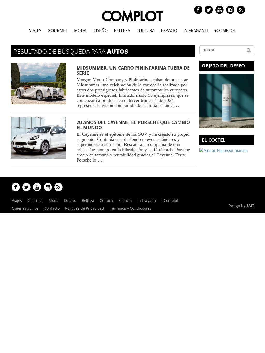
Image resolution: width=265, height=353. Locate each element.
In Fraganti (195, 30)
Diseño (100, 30)
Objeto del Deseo (223, 66)
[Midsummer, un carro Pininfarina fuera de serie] (38, 83)
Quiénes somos (25, 208)
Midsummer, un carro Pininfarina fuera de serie (133, 70)
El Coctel (213, 140)
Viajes (35, 30)
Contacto (52, 208)
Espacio (169, 30)
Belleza (122, 30)
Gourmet (58, 30)
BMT (250, 205)
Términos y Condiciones (130, 208)
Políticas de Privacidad (84, 208)
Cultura (145, 30)
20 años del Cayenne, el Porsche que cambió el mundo (133, 125)
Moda (80, 30)
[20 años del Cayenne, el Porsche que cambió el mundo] (38, 138)
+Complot (225, 30)
